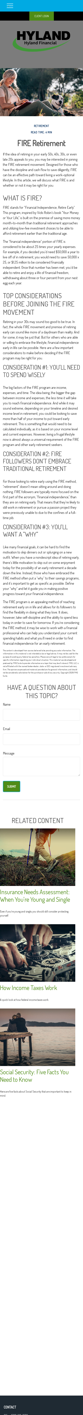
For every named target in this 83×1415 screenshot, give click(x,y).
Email (6, 729)
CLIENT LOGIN (41, 16)
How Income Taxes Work (28, 988)
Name (7, 704)
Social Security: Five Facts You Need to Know (34, 1075)
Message (8, 753)
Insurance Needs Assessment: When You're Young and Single (35, 895)
